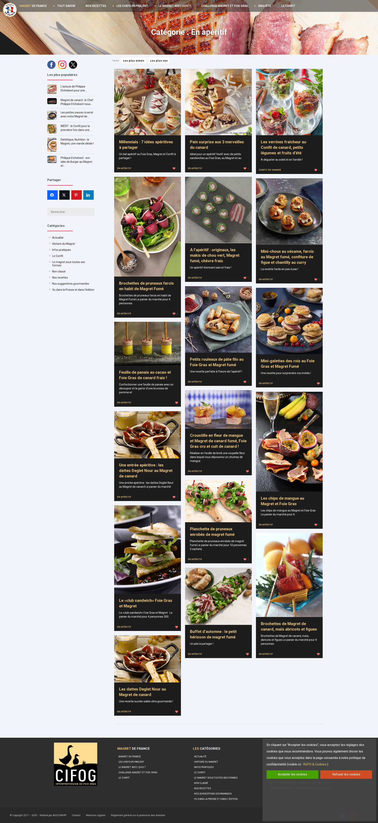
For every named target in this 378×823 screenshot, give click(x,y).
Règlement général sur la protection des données (138, 815)
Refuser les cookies (346, 774)
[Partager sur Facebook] (52, 195)
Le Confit (57, 255)
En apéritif (124, 168)
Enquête (264, 5)
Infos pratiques (61, 249)
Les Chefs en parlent (132, 5)
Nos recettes (96, 5)
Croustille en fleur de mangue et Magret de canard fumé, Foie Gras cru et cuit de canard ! (218, 441)
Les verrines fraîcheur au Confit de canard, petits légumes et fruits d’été (283, 147)
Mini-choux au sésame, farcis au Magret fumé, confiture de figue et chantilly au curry (287, 257)
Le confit (288, 5)
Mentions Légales (96, 815)
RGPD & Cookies (314, 764)
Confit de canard (270, 170)
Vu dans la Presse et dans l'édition (73, 289)
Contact (76, 815)
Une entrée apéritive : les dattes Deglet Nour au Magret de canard (145, 470)
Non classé (59, 271)
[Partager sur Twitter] (64, 195)
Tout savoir (66, 5)
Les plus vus (159, 60)
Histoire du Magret (63, 243)
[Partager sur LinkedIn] (88, 195)
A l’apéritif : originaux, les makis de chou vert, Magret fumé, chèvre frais (214, 255)
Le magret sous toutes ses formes (215, 777)
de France (33, 5)
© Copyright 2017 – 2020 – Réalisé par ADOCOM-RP (38, 815)
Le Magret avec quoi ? (174, 5)
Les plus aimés (133, 60)
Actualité (57, 237)
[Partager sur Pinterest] (76, 195)
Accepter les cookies (292, 774)
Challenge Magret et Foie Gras (224, 5)
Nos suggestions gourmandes (70, 283)
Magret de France (130, 756)
